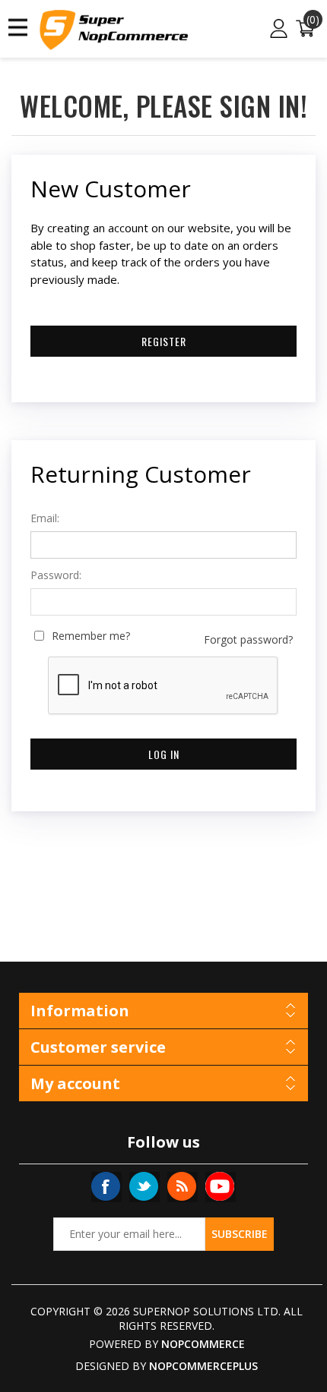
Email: (44, 518)
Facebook (105, 1186)
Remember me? (91, 636)
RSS (181, 1186)
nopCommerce (203, 1344)
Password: (55, 575)
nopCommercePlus (203, 1366)
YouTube (219, 1186)
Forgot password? (248, 640)
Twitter (143, 1186)
